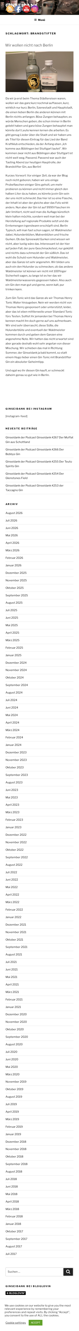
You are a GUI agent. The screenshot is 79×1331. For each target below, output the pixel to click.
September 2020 (17, 1037)
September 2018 (17, 1164)
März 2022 (12, 902)
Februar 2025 (14, 647)
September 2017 (16, 1239)
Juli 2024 (11, 700)
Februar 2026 (14, 558)
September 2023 (17, 775)
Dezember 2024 (16, 662)
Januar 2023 (13, 827)
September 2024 (17, 685)
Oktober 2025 (15, 588)
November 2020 (16, 1022)
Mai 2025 (12, 625)
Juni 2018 (12, 1186)
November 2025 (16, 580)
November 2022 (16, 842)
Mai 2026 (12, 535)
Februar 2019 (14, 1126)
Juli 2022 (11, 872)
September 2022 (17, 857)
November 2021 (16, 932)
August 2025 (14, 602)
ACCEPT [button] (35, 1322)
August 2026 (14, 513)
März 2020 (12, 1074)
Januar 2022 (13, 917)
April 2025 (12, 632)
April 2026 (12, 543)
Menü (41, 19)
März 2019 (12, 1119)
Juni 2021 (12, 969)
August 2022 (14, 864)
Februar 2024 (14, 737)
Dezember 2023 (16, 752)
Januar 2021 (13, 1007)
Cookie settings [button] (16, 1322)
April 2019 (12, 1111)
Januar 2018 (13, 1224)
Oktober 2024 (15, 677)
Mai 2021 (11, 977)
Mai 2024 (12, 715)
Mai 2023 (12, 797)
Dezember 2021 (16, 924)
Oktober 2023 (15, 767)
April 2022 (12, 894)
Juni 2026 (12, 528)
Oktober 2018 (14, 1156)
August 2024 (14, 692)
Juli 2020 (11, 1052)
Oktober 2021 (14, 939)
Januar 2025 (13, 655)
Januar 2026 (13, 565)
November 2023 (16, 760)
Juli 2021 (11, 962)
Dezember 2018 (16, 1141)
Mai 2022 (12, 887)
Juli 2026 (11, 520)
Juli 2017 (11, 1254)
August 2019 (14, 1096)
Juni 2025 (12, 617)
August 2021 (14, 954)
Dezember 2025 (16, 573)
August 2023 (14, 782)
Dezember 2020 (16, 1014)
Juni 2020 (12, 1059)
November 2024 (16, 670)
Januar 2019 (13, 1134)
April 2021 (12, 984)
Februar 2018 (14, 1216)
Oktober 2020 (15, 1029)
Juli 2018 (11, 1179)
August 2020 (14, 1044)
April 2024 (12, 722)
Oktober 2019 (14, 1089)
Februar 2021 (14, 999)
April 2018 (12, 1201)
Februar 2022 (14, 909)
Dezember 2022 (16, 834)
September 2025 (17, 595)
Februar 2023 (14, 819)
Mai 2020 (12, 1067)
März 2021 (12, 992)
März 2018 (12, 1209)
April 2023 (12, 804)
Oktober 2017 (14, 1231)
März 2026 (12, 550)
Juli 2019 (11, 1104)
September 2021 (16, 947)
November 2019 (16, 1081)
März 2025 (12, 640)
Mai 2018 (11, 1194)
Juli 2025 (11, 610)
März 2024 (12, 730)
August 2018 (14, 1171)
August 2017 (14, 1246)
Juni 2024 (12, 707)
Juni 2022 (12, 879)
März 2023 (12, 812)
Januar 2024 (13, 745)
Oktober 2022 (15, 849)
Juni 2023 (12, 790)
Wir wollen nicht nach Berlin (29, 45)
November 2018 (16, 1149)
